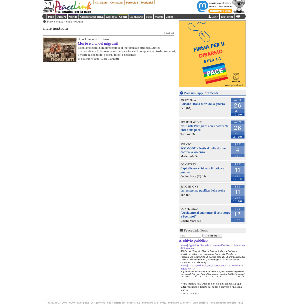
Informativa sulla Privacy (154, 303)
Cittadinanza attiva (92, 16)
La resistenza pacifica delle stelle (202, 190)
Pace (51, 16)
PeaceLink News (196, 230)
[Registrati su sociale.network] (221, 12)
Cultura (61, 16)
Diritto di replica (200, 303)
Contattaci (116, 2)
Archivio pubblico (193, 240)
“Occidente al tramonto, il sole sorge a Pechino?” (205, 214)
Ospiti (123, 16)
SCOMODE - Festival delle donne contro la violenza (203, 150)
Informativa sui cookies (179, 303)
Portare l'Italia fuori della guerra (202, 104)
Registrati (227, 16)
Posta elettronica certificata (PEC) (226, 303)
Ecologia (111, 16)
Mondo (73, 16)
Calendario (136, 16)
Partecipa (132, 2)
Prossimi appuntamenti (201, 93)
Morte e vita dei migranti (98, 43)
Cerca (169, 16)
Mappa (159, 16)
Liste (149, 16)
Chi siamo (101, 2)
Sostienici (147, 2)
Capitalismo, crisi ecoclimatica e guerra (202, 170)
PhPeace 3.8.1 (133, 303)
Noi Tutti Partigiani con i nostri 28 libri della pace (204, 128)
